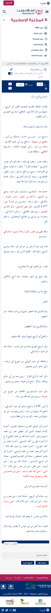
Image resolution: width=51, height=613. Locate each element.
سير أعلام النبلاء (33, 64)
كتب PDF (39, 28)
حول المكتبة (38, 39)
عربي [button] (43, 3)
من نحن (8, 578)
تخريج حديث (27, 563)
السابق (13, 544)
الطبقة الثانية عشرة (20, 64)
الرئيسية (43, 64)
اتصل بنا (17, 578)
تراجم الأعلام (37, 56)
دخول (7, 3)
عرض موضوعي (37, 50)
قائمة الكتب (38, 45)
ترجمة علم (42, 563)
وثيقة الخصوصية (42, 578)
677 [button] (21, 85)
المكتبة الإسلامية (27, 20)
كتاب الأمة (38, 33)
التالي (7, 544)
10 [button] (41, 84)
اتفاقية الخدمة (28, 578)
